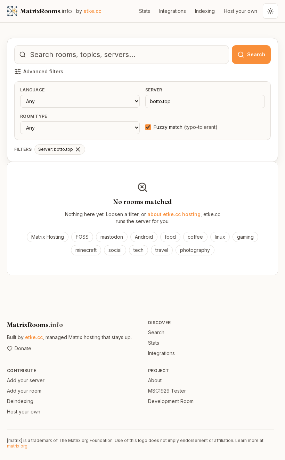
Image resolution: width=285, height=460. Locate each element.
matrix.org (17, 446)
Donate (23, 348)
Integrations (172, 11)
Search (156, 332)
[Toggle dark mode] (270, 11)
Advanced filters (43, 71)
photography (195, 250)
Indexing (205, 11)
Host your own (240, 11)
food (170, 237)
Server (153, 89)
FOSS (82, 237)
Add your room (24, 391)
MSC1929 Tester (167, 391)
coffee (195, 237)
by (88, 11)
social (115, 250)
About (155, 380)
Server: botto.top (55, 149)
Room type (33, 116)
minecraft (86, 250)
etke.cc (34, 337)
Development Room (171, 401)
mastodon (111, 237)
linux (220, 237)
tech (138, 250)
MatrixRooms (35, 325)
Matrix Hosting (47, 237)
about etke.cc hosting (174, 214)
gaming (245, 237)
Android (144, 237)
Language (32, 89)
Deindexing (20, 401)
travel (161, 250)
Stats (144, 11)
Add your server (25, 380)
